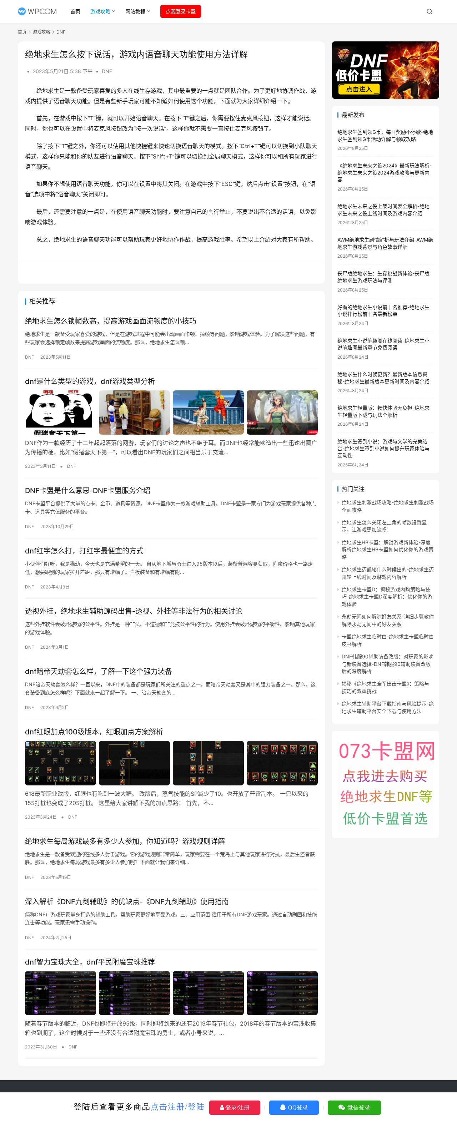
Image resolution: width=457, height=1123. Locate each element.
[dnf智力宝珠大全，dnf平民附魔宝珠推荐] (171, 993)
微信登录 (358, 1107)
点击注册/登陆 (178, 1106)
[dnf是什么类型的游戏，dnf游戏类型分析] (171, 412)
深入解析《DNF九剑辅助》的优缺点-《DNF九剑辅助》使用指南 (127, 901)
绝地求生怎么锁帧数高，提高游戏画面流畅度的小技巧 (110, 321)
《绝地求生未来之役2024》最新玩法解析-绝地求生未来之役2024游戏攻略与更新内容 (384, 172)
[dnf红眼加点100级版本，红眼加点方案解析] (171, 763)
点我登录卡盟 (181, 11)
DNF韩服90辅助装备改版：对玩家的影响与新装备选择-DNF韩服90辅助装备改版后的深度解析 (387, 663)
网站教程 (135, 11)
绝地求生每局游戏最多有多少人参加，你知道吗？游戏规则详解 (125, 841)
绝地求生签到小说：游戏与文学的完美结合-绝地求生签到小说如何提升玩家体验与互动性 (383, 448)
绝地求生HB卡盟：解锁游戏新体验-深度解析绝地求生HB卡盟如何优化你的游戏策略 (387, 549)
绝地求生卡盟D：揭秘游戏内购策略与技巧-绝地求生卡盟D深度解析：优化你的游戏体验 (387, 596)
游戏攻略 (100, 11)
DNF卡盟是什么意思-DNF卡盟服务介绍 (87, 490)
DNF (107, 71)
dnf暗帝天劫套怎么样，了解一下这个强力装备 (98, 671)
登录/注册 (237, 1107)
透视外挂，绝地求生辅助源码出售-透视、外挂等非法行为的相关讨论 (133, 611)
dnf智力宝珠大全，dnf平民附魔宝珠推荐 (90, 962)
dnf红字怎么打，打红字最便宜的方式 (84, 551)
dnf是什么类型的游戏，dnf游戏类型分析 (90, 381)
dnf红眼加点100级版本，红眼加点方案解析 (94, 732)
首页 (75, 11)
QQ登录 (297, 1107)
